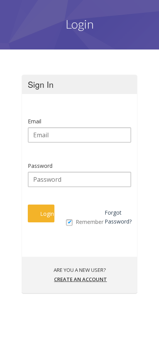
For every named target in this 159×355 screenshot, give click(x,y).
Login (47, 213)
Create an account (80, 279)
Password (40, 165)
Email (34, 121)
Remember (89, 221)
